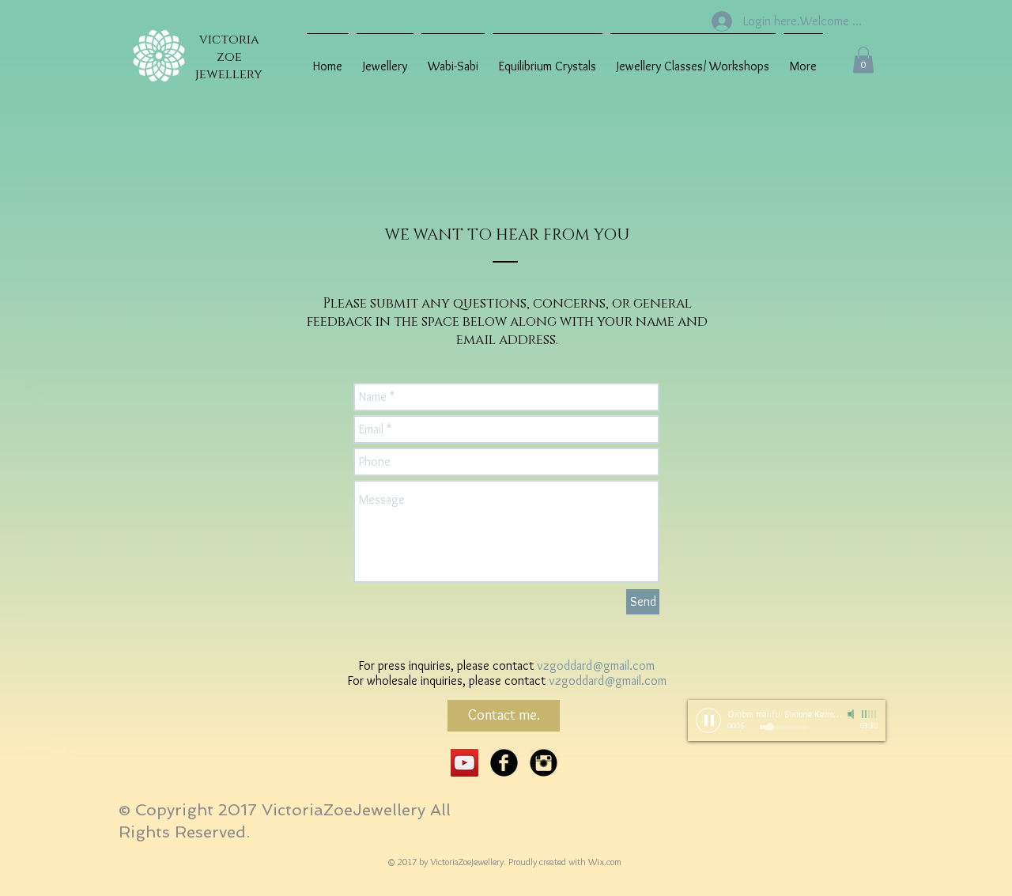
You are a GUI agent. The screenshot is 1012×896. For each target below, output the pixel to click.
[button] (863, 60)
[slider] (870, 714)
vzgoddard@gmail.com (596, 665)
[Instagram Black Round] (543, 763)
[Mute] (852, 714)
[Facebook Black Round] (504, 763)
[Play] (708, 720)
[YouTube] (464, 763)
